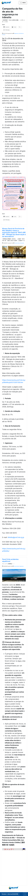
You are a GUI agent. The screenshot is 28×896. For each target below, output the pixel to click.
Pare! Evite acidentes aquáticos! (10, 560)
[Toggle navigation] (25, 894)
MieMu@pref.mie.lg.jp (16, 537)
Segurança (16, 33)
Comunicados (17, 243)
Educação (22, 243)
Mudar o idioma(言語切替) (10, 894)
